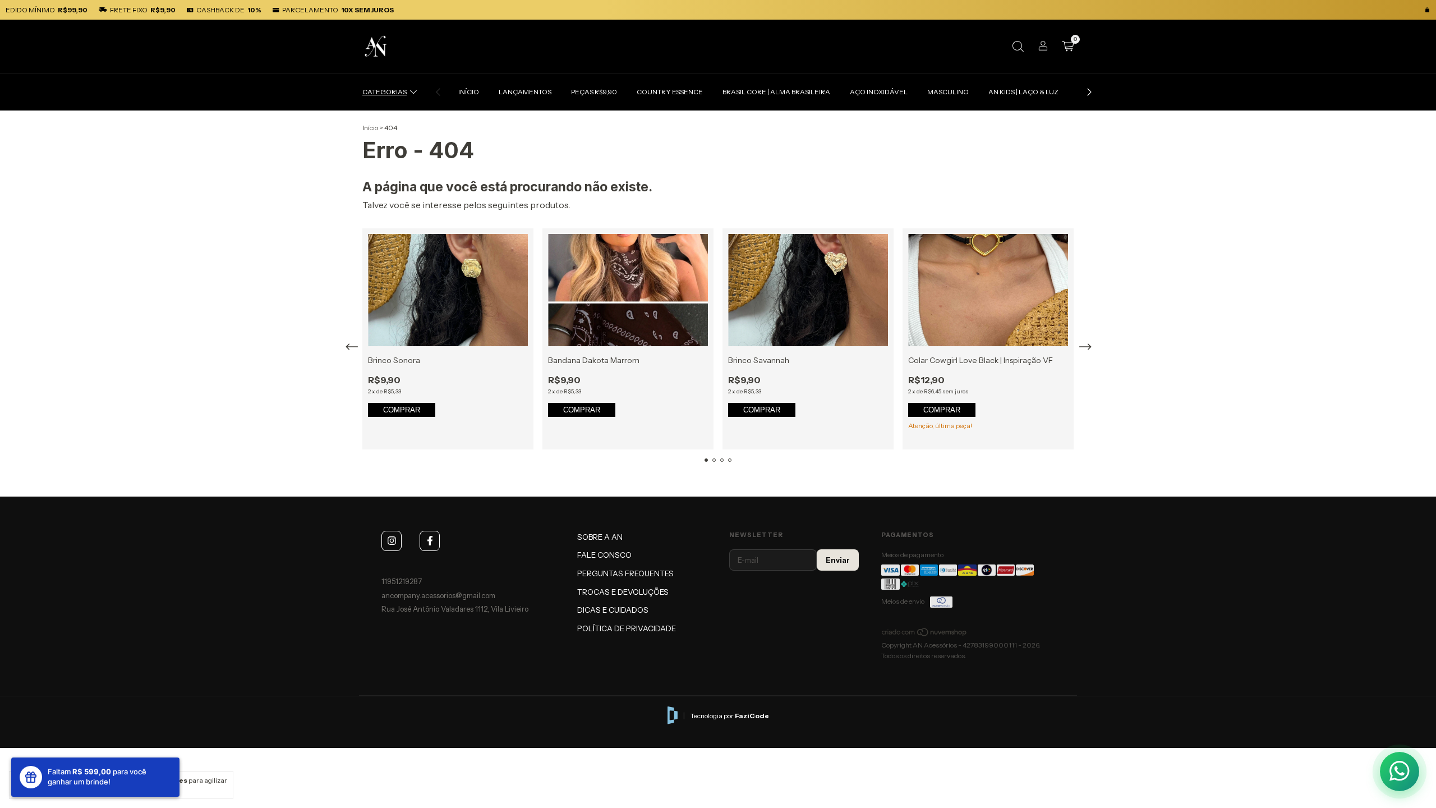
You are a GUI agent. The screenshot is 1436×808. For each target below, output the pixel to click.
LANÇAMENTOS (525, 92)
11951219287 (401, 581)
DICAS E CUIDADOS (612, 609)
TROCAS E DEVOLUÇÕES (623, 591)
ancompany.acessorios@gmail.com (438, 595)
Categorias (384, 92)
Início (370, 127)
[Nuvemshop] (924, 634)
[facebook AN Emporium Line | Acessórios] (430, 541)
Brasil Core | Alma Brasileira (776, 92)
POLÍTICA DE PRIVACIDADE (626, 628)
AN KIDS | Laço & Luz (1023, 92)
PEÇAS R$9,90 (594, 92)
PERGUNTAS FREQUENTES (625, 573)
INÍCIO (468, 92)
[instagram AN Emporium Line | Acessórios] (391, 541)
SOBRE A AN (600, 536)
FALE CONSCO (604, 554)
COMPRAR (401, 410)
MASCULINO (948, 92)
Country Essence (670, 92)
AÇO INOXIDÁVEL (879, 92)
